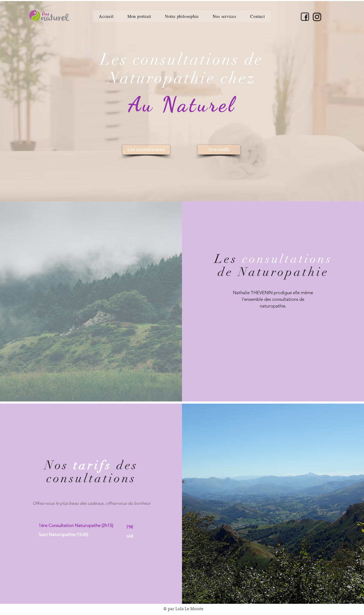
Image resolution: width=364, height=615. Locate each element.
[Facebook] (305, 16)
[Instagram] (317, 17)
